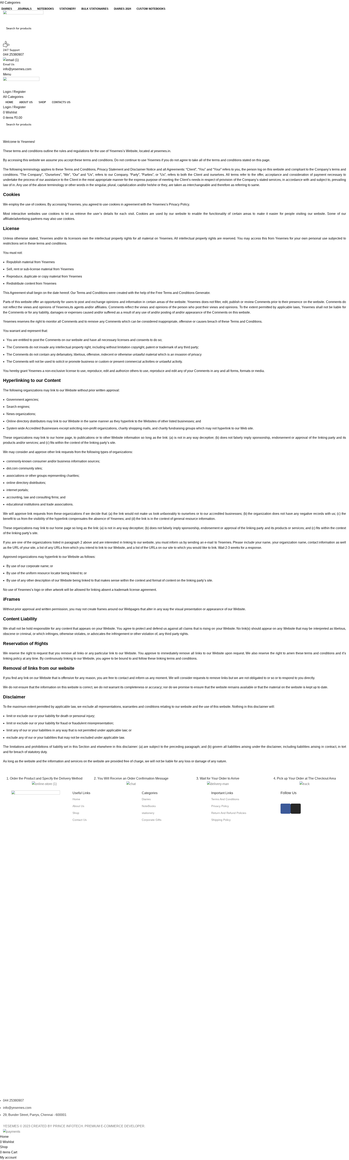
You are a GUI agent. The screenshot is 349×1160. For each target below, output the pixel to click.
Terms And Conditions (225, 799)
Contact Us (80, 819)
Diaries (146, 799)
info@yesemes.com (17, 69)
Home (76, 799)
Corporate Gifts (151, 819)
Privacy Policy (220, 806)
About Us (78, 806)
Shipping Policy (221, 819)
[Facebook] (286, 809)
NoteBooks (149, 806)
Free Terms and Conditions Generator (182, 293)
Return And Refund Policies (228, 813)
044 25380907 (13, 54)
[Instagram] (296, 809)
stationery (148, 813)
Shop (76, 813)
